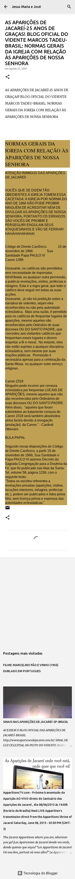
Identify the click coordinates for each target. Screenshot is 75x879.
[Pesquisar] (69, 7)
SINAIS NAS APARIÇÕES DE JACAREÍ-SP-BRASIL (35, 721)
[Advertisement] (37, 601)
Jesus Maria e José (26, 7)
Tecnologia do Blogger (40, 873)
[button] (7, 77)
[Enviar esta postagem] (7, 509)
